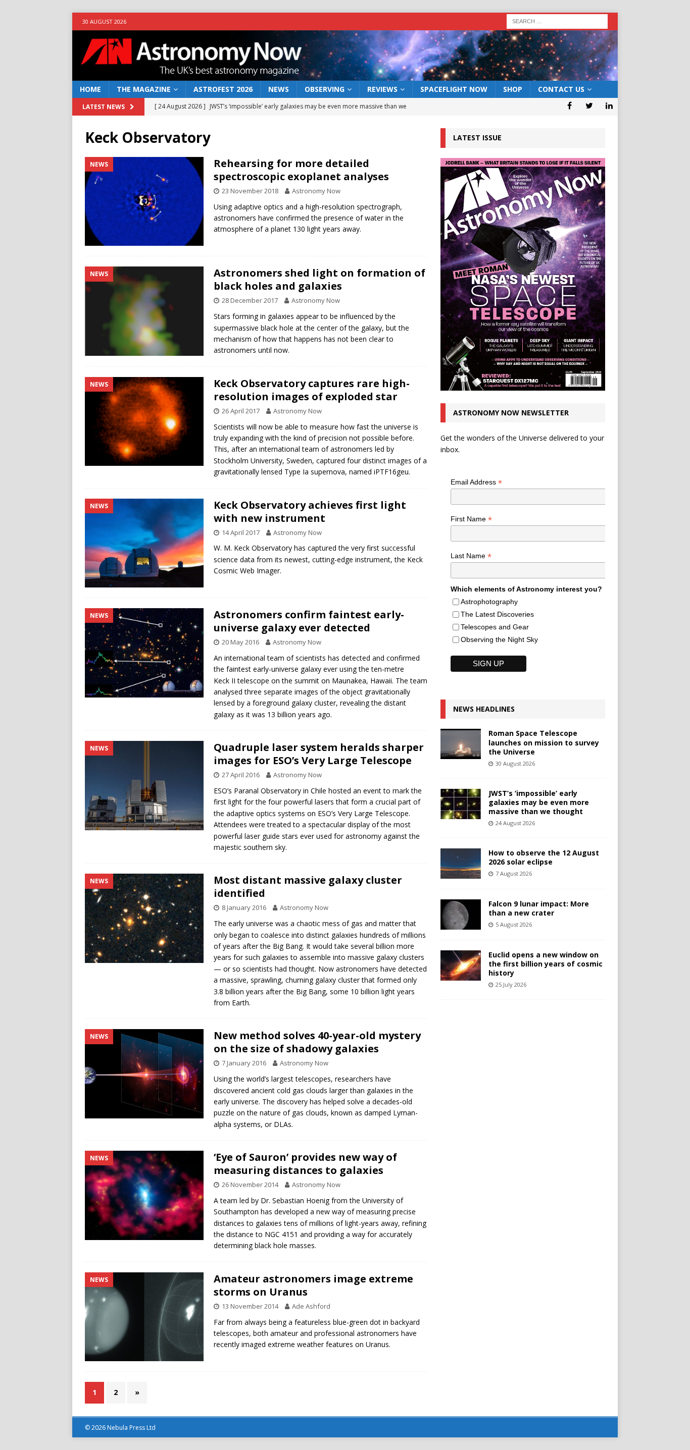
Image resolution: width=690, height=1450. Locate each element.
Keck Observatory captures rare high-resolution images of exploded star (312, 390)
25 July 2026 (511, 984)
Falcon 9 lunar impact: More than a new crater (538, 908)
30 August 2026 (515, 763)
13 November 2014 (250, 1306)
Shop (512, 89)
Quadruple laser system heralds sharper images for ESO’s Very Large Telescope (319, 753)
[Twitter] (589, 105)
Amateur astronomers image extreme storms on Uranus (313, 1285)
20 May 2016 (240, 642)
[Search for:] (557, 20)
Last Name (471, 556)
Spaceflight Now (453, 89)
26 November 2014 (250, 1184)
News (278, 89)
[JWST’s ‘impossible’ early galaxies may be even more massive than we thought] (460, 804)
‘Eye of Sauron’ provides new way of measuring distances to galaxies (305, 1163)
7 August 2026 (514, 873)
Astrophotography (489, 602)
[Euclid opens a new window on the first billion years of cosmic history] (460, 965)
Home (90, 89)
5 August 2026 (514, 924)
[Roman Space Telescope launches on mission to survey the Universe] (460, 744)
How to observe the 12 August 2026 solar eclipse (543, 857)
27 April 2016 (241, 774)
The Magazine (144, 89)
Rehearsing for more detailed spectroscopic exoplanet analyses (301, 169)
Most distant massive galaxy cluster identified (308, 886)
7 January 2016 (244, 1062)
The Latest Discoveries (497, 614)
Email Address (476, 482)
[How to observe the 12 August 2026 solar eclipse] (460, 863)
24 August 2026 (515, 823)
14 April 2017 (241, 532)
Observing (324, 89)
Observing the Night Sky (499, 639)
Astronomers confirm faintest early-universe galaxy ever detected (309, 621)
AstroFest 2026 (223, 89)
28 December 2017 (250, 300)
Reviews (382, 89)
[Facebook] (569, 105)
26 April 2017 (241, 410)
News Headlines (484, 709)
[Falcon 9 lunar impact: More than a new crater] (460, 914)
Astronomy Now (316, 190)
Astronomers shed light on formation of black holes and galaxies (319, 279)
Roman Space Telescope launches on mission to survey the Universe (543, 742)
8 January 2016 (244, 907)
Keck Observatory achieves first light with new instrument (310, 511)
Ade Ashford (311, 1306)
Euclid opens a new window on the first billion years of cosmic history (545, 964)
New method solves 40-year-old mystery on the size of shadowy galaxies (317, 1042)
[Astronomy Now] (345, 75)
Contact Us (561, 89)
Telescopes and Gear (495, 627)
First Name (471, 519)
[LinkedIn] (609, 105)
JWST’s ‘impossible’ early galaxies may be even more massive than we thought (538, 802)
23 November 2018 (250, 190)
